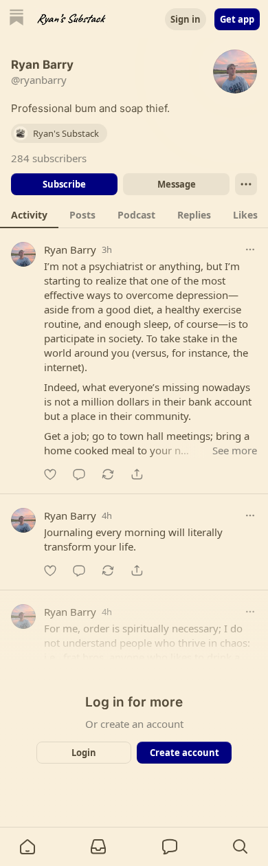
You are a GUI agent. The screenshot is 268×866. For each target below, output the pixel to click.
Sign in (185, 19)
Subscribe (64, 184)
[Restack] (108, 474)
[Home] (16, 19)
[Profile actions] (246, 184)
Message (176, 184)
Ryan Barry (70, 249)
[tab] (29, 214)
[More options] (250, 249)
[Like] (50, 474)
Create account (184, 752)
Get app (237, 19)
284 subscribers (49, 158)
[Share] (136, 474)
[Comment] (79, 474)
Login (83, 752)
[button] (27, 847)
